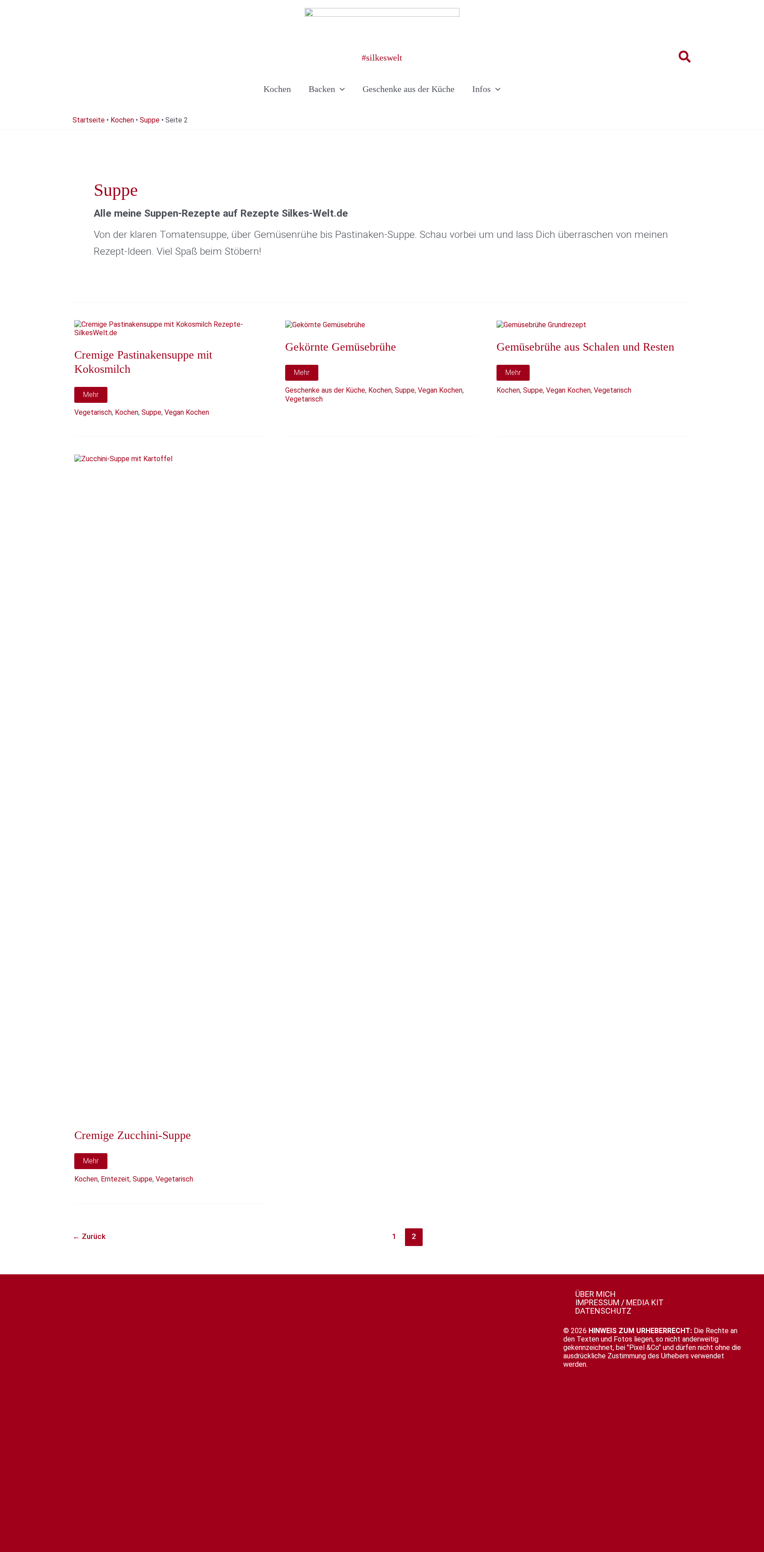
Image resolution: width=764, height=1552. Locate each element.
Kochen (277, 89)
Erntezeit (115, 1179)
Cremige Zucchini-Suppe (132, 1135)
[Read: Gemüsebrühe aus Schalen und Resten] (541, 324)
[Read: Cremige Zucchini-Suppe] (170, 786)
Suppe (150, 120)
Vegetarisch (93, 412)
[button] (685, 57)
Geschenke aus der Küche (409, 89)
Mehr (95, 396)
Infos (481, 89)
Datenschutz (603, 1311)
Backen (322, 89)
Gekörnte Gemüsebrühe (340, 346)
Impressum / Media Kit (619, 1302)
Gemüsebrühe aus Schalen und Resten (585, 346)
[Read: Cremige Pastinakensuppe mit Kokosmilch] (170, 328)
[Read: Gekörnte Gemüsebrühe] (325, 324)
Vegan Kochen (186, 412)
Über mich (595, 1294)
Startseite (89, 120)
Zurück (89, 1236)
